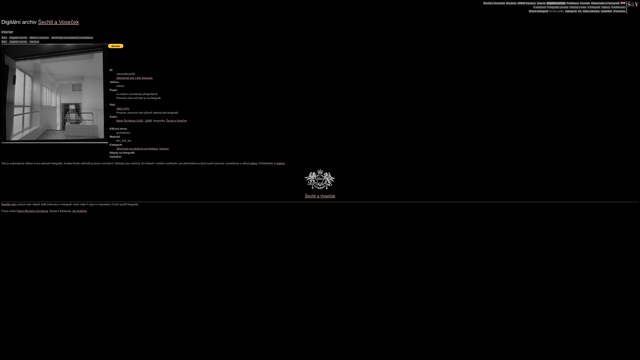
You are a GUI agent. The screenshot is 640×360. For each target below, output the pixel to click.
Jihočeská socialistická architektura (72, 37)
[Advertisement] (168, 56)
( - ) (134, 120)
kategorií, (571, 11)
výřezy (253, 163)
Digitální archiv (556, 3)
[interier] (54, 93)
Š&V (4, 37)
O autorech (539, 7)
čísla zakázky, (591, 11)
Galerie (541, 3)
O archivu (619, 11)
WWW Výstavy (527, 3)
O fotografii (594, 7)
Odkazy (605, 7)
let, (580, 11)
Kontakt (585, 3)
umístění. (606, 11)
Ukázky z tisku (578, 7)
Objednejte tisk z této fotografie (134, 78)
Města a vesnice (39, 37)
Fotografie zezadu (557, 7)
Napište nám (8, 204)
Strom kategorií (538, 11)
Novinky (511, 3)
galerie (280, 163)
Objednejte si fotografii (605, 3)
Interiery (34, 41)
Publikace (572, 3)
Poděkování (618, 7)
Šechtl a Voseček (494, 3)
